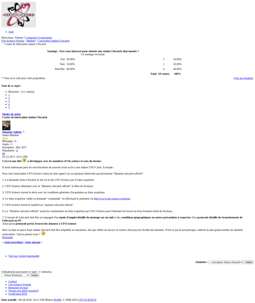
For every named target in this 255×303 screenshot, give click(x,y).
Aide (11, 31)
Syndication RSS (17, 293)
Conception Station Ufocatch (53, 40)
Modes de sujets (11, 114)
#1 (3, 153)
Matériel (30, 40)
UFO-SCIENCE (87, 299)
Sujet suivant (32, 242)
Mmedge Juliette (12, 132)
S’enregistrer (45, 37)
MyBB (57, 299)
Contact (12, 281)
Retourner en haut (18, 287)
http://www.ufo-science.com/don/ (112, 198)
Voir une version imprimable (23, 255)
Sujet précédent (13, 242)
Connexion (31, 37)
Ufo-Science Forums (12, 40)
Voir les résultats (243, 78)
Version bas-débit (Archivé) (23, 290)
